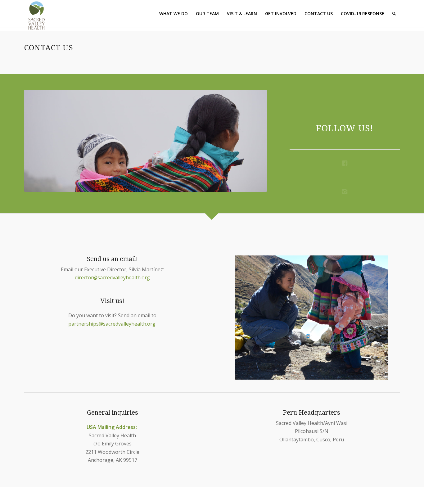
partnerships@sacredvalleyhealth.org (112, 323)
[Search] (394, 13)
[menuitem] (173, 13)
